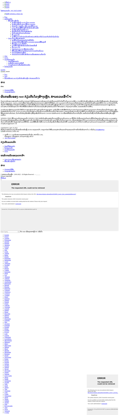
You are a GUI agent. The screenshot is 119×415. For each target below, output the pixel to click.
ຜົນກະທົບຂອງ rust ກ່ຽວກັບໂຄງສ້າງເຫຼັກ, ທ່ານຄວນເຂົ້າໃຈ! (22, 78)
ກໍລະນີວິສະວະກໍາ (13, 61)
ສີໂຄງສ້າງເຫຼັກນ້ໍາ (13, 21)
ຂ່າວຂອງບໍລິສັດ (9, 90)
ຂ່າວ (5, 56)
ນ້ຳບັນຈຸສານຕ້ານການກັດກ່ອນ (21, 33)
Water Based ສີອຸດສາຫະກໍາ (16, 38)
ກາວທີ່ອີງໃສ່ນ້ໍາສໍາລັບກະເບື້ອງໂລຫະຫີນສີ (24, 45)
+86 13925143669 (9, 138)
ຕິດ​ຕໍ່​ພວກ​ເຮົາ (8, 66)
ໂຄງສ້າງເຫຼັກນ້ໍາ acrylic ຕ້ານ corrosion (23, 22)
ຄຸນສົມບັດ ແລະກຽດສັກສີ (16, 63)
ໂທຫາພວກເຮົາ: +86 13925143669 (11, 10)
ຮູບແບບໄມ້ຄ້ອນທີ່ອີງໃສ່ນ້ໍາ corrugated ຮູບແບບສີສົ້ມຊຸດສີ (29, 42)
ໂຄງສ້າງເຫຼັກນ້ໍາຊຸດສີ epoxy (20, 29)
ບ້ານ (5, 17)
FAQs (6, 58)
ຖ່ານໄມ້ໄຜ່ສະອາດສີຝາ (19, 52)
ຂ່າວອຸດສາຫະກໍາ (9, 92)
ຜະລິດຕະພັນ (8, 19)
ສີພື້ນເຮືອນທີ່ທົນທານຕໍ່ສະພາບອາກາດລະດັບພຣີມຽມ (27, 51)
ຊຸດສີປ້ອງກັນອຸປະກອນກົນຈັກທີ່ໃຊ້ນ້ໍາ (23, 40)
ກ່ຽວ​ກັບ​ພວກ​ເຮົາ (9, 59)
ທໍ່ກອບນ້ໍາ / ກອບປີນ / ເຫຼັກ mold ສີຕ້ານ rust (24, 26)
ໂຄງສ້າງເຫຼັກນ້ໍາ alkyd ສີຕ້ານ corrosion (23, 24)
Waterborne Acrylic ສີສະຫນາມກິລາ (23, 49)
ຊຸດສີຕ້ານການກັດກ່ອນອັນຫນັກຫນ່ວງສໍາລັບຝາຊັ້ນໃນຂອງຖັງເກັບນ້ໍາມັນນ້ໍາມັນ (35, 36)
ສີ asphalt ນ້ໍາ (16, 35)
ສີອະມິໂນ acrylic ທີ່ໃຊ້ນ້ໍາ (19, 43)
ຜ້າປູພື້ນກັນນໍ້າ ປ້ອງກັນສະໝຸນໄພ (22, 31)
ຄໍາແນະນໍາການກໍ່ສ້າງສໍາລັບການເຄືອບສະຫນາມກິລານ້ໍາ (29, 54)
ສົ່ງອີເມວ (3, 178)
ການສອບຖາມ (100, 129)
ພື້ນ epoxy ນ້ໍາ (16, 47)
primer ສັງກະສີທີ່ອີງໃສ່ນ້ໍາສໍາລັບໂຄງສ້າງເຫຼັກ (25, 28)
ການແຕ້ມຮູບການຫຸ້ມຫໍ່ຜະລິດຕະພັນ (19, 65)
